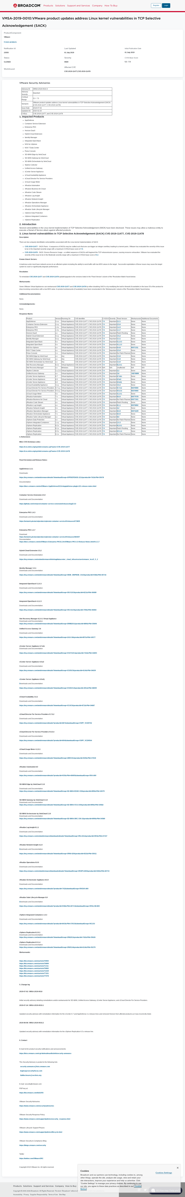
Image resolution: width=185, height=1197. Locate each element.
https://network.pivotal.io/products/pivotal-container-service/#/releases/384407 (49, 537)
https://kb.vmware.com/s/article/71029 (34, 971)
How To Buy (111, 5)
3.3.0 (119, 356)
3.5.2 (119, 336)
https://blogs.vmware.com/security (32, 1145)
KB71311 (134, 347)
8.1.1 (119, 405)
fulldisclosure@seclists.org (30, 1075)
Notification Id (10, 48)
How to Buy (70, 1186)
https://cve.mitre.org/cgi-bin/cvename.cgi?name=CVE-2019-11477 (44, 447)
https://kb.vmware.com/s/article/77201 (34, 973)
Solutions (60, 5)
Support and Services (78, 5)
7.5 (82, 249)
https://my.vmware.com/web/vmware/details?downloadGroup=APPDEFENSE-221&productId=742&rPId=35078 (61, 477)
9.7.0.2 (119, 388)
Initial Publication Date (133, 48)
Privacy (26, 1195)
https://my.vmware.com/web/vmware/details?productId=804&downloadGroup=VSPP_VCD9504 (55, 740)
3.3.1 (119, 339)
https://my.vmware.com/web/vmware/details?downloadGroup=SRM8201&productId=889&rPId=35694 (58, 624)
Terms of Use (53, 1195)
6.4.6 (119, 347)
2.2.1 (119, 321)
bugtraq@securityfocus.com (31, 1071)
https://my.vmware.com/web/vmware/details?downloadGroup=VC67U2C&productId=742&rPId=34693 (58, 653)
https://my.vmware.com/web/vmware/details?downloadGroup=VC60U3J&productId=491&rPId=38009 (58, 688)
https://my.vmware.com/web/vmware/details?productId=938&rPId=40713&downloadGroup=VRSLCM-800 (59, 906)
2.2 (118, 371)
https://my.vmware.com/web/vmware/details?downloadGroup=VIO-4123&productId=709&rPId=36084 (57, 610)
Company (97, 5)
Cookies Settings (164, 1173)
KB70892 (134, 405)
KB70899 (135, 373)
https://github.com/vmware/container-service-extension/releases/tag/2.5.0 (47, 504)
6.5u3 (119, 379)
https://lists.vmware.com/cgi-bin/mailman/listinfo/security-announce (45, 1053)
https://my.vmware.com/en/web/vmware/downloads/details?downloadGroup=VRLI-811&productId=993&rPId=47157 (63, 836)
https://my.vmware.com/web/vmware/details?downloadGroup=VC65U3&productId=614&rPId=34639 (57, 670)
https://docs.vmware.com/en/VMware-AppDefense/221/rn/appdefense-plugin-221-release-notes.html (57, 486)
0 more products (10, 42)
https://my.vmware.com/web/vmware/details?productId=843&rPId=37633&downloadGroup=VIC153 (57, 924)
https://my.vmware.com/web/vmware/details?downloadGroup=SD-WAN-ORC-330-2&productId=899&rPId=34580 (62, 819)
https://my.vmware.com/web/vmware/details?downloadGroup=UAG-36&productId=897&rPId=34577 (57, 637)
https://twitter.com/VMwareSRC (31, 1158)
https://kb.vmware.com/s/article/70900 (34, 961)
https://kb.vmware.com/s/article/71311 (34, 966)
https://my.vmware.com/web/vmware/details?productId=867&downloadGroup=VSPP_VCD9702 (55, 723)
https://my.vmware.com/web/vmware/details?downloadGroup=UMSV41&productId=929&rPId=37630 (57, 758)
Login (166, 5)
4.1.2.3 (119, 345)
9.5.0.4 (119, 391)
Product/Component (12, 33)
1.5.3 (119, 423)
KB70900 (134, 388)
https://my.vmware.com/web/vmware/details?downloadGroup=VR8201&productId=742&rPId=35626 (57, 937)
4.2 (118, 408)
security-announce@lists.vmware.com (35, 1066)
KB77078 (134, 397)
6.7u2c (119, 376)
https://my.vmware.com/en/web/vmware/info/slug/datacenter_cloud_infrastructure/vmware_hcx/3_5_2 (58, 559)
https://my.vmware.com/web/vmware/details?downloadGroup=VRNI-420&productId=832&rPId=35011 (58, 854)
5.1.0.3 (119, 342)
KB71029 (134, 411)
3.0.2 (119, 385)
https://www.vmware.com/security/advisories (36, 1106)
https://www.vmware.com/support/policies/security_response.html (44, 1119)
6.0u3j (119, 382)
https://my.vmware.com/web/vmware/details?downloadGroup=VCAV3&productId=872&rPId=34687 (57, 705)
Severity (67, 58)
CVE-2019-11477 (31, 247)
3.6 (118, 373)
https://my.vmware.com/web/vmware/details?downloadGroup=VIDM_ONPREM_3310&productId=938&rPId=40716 (62, 575)
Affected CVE (70, 67)
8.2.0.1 (119, 365)
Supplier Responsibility (38, 1195)
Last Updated (70, 48)
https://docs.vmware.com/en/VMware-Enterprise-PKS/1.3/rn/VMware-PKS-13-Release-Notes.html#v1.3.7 (59, 542)
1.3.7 (119, 330)
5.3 (97, 255)
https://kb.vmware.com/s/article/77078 (34, 976)
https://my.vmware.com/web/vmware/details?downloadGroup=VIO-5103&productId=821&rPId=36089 (57, 592)
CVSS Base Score (131, 58)
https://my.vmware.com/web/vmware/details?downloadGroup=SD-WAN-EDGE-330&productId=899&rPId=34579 (62, 791)
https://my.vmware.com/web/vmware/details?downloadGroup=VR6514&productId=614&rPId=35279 (57, 947)
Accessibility (17, 1195)
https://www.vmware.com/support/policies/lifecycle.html (40, 1132)
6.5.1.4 (119, 431)
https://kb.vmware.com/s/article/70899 (34, 963)
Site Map (62, 1195)
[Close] (177, 1168)
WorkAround (9, 69)
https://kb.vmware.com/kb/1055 (31, 1093)
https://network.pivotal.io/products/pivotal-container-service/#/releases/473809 (49, 521)
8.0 (118, 417)
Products (48, 5)
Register (156, 5)
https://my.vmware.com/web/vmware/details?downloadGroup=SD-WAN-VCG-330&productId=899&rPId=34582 (61, 805)
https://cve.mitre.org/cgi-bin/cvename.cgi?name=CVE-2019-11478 (44, 451)
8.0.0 (119, 397)
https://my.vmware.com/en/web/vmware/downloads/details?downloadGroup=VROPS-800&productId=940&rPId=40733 (64, 871)
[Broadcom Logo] (27, 6)
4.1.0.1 (119, 394)
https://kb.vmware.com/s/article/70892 (34, 968)
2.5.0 (119, 324)
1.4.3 (119, 327)
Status (6, 58)
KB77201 (134, 399)
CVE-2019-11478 (31, 252)
